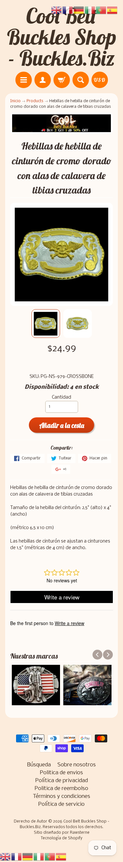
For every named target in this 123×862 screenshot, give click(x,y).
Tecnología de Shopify (61, 838)
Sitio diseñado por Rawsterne (62, 833)
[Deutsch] (27, 857)
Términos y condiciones (61, 796)
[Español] (61, 857)
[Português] (50, 857)
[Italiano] (39, 857)
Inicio (15, 101)
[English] (5, 857)
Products (35, 101)
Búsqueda (39, 765)
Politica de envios (61, 773)
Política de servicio (61, 804)
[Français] (16, 857)
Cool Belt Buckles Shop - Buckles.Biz (61, 37)
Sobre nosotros (76, 765)
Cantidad (61, 397)
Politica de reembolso (61, 788)
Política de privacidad (61, 781)
